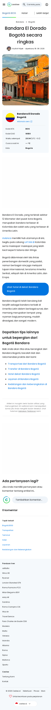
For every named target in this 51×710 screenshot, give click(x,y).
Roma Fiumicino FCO (11, 587)
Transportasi (7, 530)
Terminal (6, 535)
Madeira (5, 626)
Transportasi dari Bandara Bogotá (27, 363)
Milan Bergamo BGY (11, 592)
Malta (4, 631)
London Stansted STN (11, 583)
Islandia (5, 640)
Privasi (36, 691)
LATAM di (29, 242)
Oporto (5, 664)
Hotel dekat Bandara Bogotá (24, 374)
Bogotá (31, 22)
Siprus (5, 655)
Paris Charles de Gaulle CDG (14, 621)
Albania (5, 645)
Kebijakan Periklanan (27, 411)
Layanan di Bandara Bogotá (23, 379)
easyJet (5, 597)
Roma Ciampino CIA (11, 607)
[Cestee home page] (13, 4)
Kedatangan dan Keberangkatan (16, 549)
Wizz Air (5, 611)
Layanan (6, 545)
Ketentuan (27, 691)
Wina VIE (6, 573)
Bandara (20, 22)
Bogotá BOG (9, 13)
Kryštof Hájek (17, 48)
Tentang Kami (8, 676)
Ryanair (5, 578)
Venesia (5, 636)
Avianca (6, 238)
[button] (4, 4)
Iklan (43, 691)
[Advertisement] (25, 182)
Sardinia (6, 602)
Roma (5, 650)
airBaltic (5, 568)
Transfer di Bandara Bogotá (23, 369)
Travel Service (8, 616)
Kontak (5, 681)
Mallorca (6, 660)
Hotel (24, 13)
